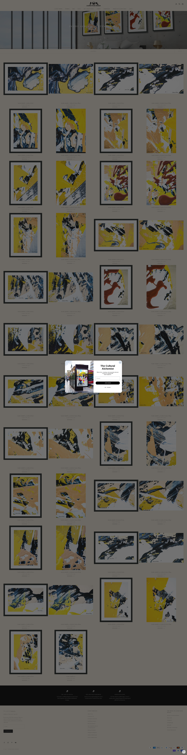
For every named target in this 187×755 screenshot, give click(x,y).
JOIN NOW (108, 383)
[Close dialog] (120, 362)
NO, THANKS (108, 387)
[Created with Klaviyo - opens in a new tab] (93, 393)
